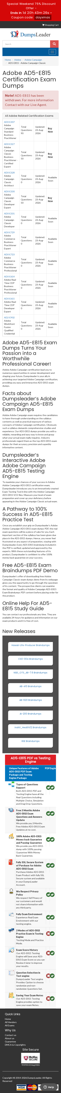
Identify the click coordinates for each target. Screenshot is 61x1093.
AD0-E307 (9, 122)
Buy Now (50, 130)
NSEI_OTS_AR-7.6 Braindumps (30, 672)
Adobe (17, 59)
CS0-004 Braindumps (30, 659)
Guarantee (10, 1041)
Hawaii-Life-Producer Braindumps (31, 645)
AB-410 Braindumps (30, 686)
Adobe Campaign (33, 59)
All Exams (9, 1025)
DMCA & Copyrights (15, 1044)
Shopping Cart (51, 25)
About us (9, 1038)
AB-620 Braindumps (30, 700)
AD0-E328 (9, 172)
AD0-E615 (9, 298)
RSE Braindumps (31, 741)
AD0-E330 (9, 191)
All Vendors (11, 1022)
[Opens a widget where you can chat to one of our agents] (49, 1087)
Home (8, 59)
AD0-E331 (9, 213)
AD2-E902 (9, 317)
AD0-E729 (9, 232)
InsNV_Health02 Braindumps (30, 727)
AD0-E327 (9, 144)
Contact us (10, 1035)
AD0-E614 (9, 276)
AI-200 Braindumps (30, 713)
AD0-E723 (9, 254)
